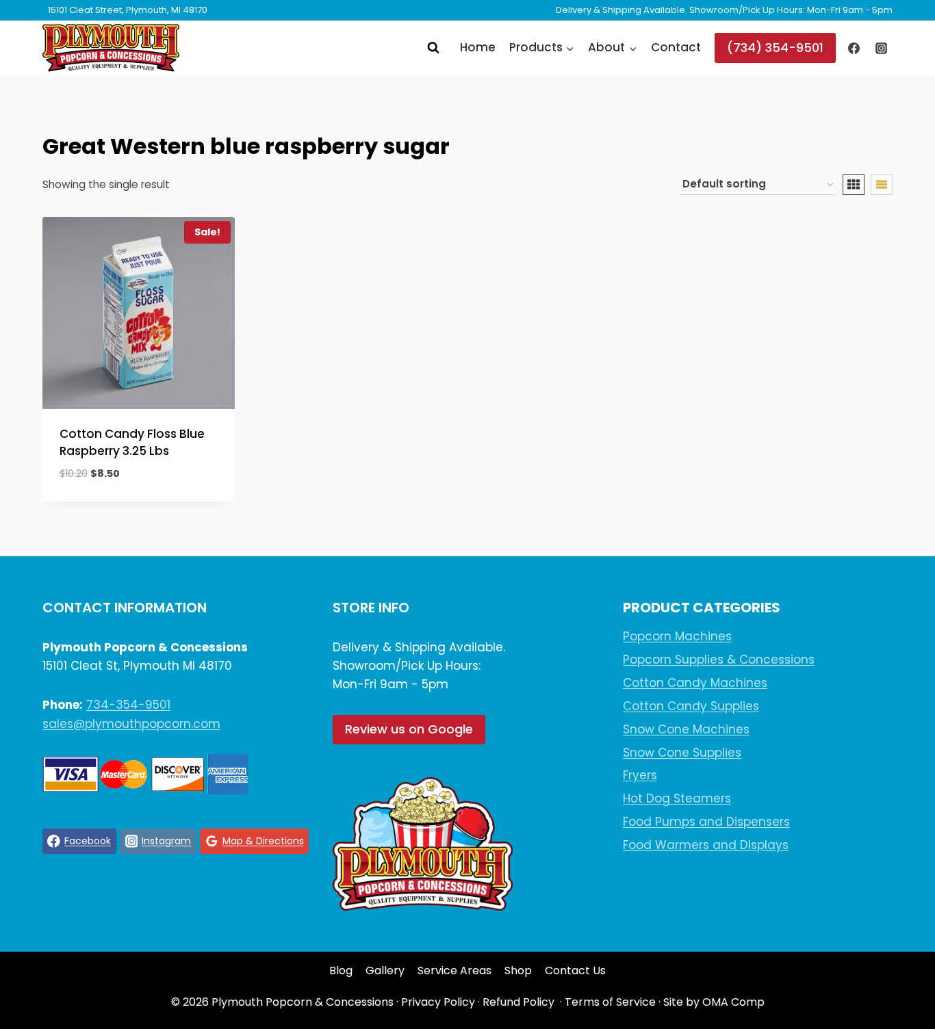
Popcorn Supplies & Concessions (719, 659)
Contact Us (575, 970)
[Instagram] (881, 48)
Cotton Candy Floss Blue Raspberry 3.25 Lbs (132, 443)
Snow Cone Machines (686, 729)
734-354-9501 (128, 704)
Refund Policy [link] (518, 1002)
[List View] (882, 184)
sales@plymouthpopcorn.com (131, 724)
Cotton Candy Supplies (691, 706)
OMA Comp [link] (733, 1002)
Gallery (385, 970)
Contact (676, 47)
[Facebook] (854, 48)
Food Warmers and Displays (706, 845)
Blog (341, 970)
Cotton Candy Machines (695, 683)
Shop (518, 970)
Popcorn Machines (677, 636)
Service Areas (454, 970)
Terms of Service (610, 1002)
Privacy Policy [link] (438, 1002)
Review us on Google (409, 729)
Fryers (640, 775)
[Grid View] (853, 184)
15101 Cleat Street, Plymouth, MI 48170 (127, 9)
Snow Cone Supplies (682, 752)
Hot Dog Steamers (677, 798)
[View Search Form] (433, 48)
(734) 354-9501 (775, 47)
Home (478, 47)
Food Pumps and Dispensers (706, 821)
